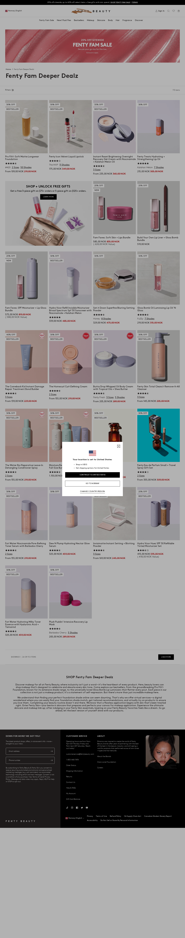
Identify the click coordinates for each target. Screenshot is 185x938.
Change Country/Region (92, 491)
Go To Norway (92, 483)
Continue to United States (93, 475)
